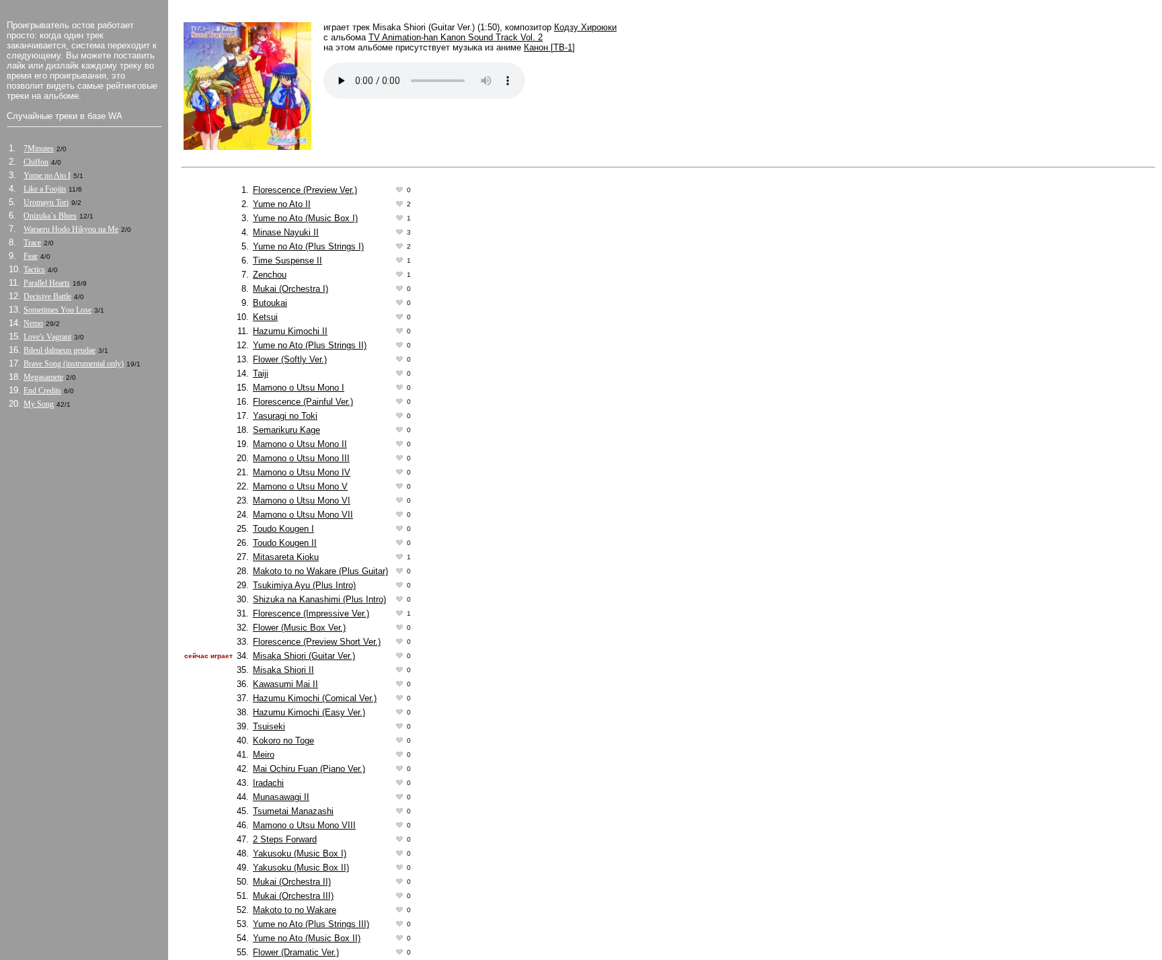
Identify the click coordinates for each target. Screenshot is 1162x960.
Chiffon (36, 162)
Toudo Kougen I (283, 529)
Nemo (33, 323)
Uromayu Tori (46, 202)
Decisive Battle (47, 296)
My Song (39, 404)
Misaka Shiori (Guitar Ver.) (304, 656)
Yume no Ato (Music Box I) (305, 218)
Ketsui (265, 317)
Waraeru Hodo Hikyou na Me (71, 229)
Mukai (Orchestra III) (293, 896)
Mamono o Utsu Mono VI (301, 500)
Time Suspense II (287, 260)
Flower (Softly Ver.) (290, 359)
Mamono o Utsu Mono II (300, 444)
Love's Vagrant (47, 337)
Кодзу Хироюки (585, 27)
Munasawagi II (281, 797)
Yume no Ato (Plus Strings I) (308, 246)
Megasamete (43, 377)
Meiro (263, 755)
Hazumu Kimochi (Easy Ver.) (309, 712)
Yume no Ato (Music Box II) (306, 938)
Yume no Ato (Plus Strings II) (309, 345)
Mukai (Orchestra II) (292, 882)
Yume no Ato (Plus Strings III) (311, 924)
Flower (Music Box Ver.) (299, 628)
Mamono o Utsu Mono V (300, 486)
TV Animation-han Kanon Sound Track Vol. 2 (456, 37)
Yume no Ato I (47, 175)
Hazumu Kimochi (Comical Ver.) (315, 698)
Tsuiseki (269, 726)
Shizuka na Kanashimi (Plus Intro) (319, 599)
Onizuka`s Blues (50, 216)
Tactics (34, 269)
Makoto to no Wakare (294, 910)
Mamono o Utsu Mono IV (301, 472)
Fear (31, 256)
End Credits (42, 390)
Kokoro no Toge (283, 740)
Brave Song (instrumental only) (74, 363)
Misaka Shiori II (283, 670)
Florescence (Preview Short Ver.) (317, 642)
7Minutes (39, 148)
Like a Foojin (45, 189)
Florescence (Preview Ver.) (305, 190)
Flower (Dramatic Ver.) (296, 952)
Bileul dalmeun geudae (59, 350)
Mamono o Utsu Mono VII (303, 515)
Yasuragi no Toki (285, 416)
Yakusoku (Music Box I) (299, 853)
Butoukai (270, 303)
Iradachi (268, 783)
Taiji (260, 373)
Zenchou (269, 275)
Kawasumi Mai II (285, 684)
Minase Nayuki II (286, 232)
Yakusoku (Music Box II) (301, 868)
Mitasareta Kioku (286, 557)
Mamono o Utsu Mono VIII (304, 825)
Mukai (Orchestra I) (290, 289)
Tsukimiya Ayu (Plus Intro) (304, 585)
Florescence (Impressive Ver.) (311, 613)
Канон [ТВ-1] (549, 47)
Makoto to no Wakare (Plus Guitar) (320, 571)
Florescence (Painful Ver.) (303, 402)
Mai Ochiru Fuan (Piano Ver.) (309, 769)
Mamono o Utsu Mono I (298, 388)
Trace (32, 242)
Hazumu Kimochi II (290, 331)
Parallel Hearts (47, 283)
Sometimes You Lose (57, 310)
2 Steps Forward (285, 839)
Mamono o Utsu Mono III (301, 458)
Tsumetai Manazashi (293, 811)
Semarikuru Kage (286, 430)
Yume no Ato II (282, 204)
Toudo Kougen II (285, 543)
